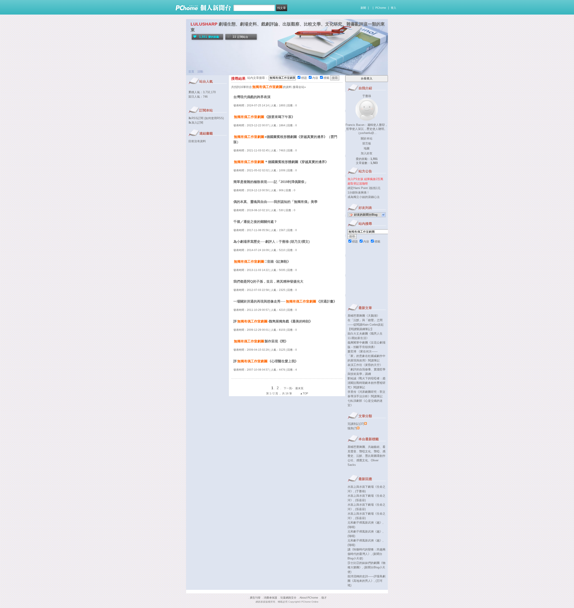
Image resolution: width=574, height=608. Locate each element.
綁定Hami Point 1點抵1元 (364, 188)
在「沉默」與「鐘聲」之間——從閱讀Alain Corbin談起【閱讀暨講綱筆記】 (366, 324)
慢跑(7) (352, 428)
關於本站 (366, 138)
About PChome (309, 597)
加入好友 (366, 153)
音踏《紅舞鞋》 (262, 261)
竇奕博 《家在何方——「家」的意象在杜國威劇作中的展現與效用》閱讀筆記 (366, 356)
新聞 (363, 7)
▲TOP (303, 393)
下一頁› (288, 388)
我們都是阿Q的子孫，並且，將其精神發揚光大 (268, 281)
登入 (393, 7)
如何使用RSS (214, 118)
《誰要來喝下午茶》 (264, 117)
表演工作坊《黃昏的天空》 (365, 365)
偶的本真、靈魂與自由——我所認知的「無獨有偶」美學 (275, 202)
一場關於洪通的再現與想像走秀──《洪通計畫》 (285, 301)
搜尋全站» (299, 87)
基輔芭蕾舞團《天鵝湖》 (364, 315)
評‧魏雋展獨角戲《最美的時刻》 (273, 321)
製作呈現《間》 (261, 341)
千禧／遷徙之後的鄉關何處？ (255, 221)
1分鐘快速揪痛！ (359, 192)
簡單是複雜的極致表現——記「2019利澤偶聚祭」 (270, 182)
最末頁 (299, 388)
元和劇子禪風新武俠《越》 (365, 522)
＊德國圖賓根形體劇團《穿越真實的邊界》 (281, 162)
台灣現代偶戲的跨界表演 (251, 97)
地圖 (367, 148)
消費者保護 (270, 597)
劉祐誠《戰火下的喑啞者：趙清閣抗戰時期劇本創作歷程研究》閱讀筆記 (366, 383)
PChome (380, 7)
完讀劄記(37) (356, 423)
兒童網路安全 (288, 597)
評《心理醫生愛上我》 (265, 361)
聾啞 (377, 451)
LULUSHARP (204, 24)
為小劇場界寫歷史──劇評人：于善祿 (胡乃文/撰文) (271, 241)
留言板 (366, 143)
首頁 (191, 71)
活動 (200, 71)
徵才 (324, 597)
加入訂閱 (197, 122)
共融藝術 (374, 447)
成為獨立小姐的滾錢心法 (364, 197)
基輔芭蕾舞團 (356, 447)
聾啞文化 (365, 451)
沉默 (359, 456)
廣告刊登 (255, 597)
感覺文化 (362, 460)
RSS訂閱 (197, 118)
